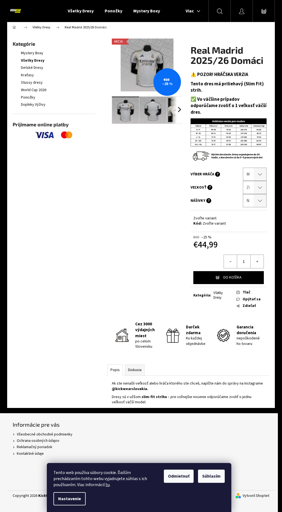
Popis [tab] (115, 370)
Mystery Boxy (32, 53)
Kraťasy (27, 75)
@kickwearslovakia (129, 389)
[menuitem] (80, 11)
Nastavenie (69, 499)
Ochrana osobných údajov (38, 440)
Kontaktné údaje (30, 453)
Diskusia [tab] (135, 370)
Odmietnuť (178, 476)
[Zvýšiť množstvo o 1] (257, 261)
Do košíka (232, 277)
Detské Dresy (32, 67)
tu (107, 485)
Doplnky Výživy (33, 104)
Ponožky (28, 97)
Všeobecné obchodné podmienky (44, 434)
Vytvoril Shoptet (256, 496)
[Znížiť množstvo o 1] (230, 261)
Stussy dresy (32, 82)
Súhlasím (211, 476)
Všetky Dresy (32, 60)
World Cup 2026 (33, 90)
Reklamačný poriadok (34, 447)
